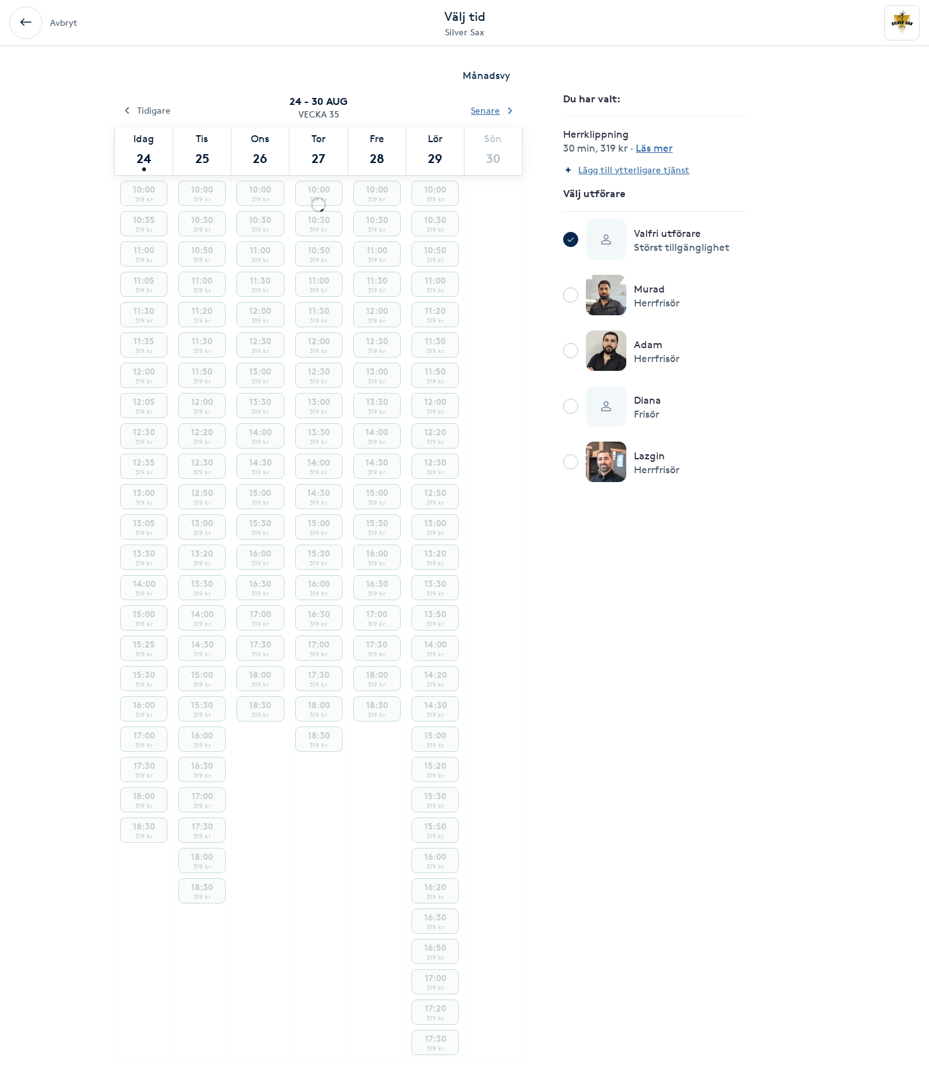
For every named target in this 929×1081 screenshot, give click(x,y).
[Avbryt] (25, 22)
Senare (485, 110)
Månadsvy (486, 75)
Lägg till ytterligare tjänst (633, 169)
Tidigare (154, 110)
